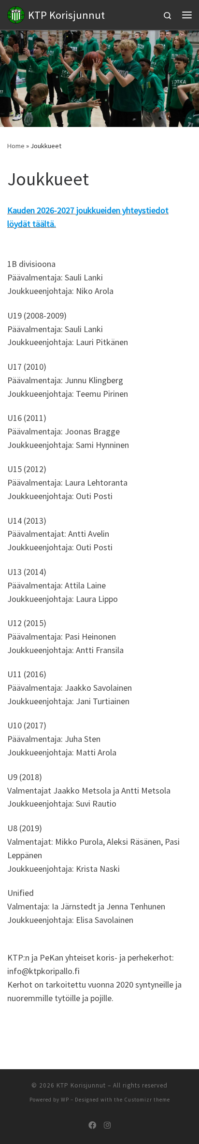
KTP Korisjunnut (81, 1085)
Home (16, 145)
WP (65, 1099)
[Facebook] (92, 1125)
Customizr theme (147, 1099)
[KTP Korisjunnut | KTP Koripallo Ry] (16, 13)
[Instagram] (107, 1125)
